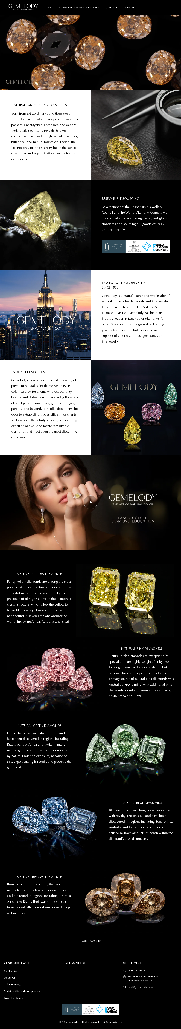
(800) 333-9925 (136, 970)
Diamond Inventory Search (79, 7)
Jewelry (112, 7)
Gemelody (72, 1022)
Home (48, 7)
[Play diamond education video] (90, 502)
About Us (9, 977)
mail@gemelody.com (140, 987)
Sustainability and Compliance (22, 991)
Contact (130, 7)
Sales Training (12, 984)
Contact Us (10, 971)
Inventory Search (14, 997)
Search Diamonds (90, 941)
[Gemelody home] (23, 7)
